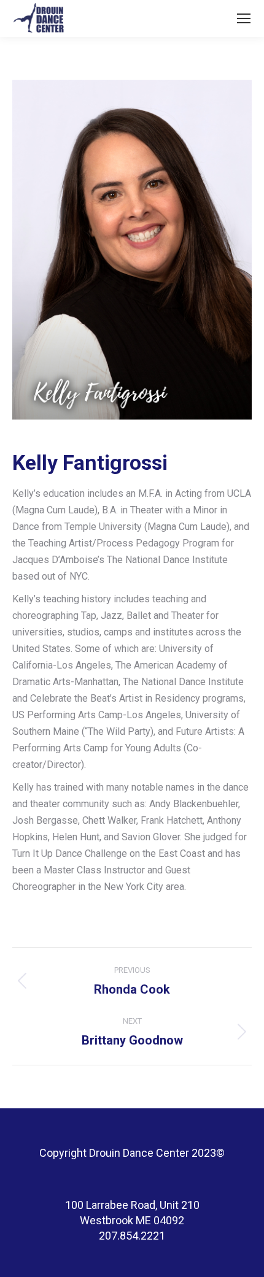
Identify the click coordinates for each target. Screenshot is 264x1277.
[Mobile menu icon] (244, 18)
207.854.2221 (132, 1235)
